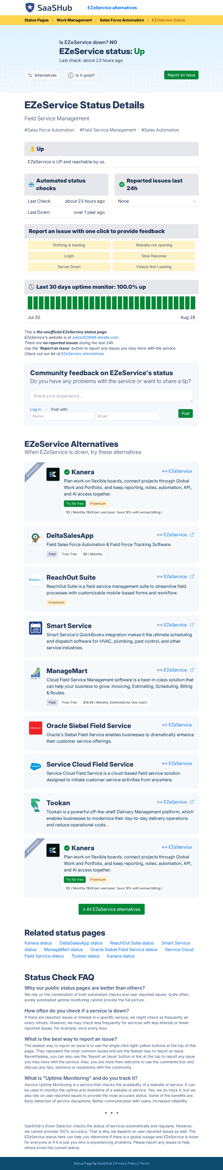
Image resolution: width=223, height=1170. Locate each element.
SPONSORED (33, 470)
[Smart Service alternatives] (35, 628)
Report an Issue (181, 75)
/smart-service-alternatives (56, 619)
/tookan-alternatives (49, 796)
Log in (36, 409)
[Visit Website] (192, 534)
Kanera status (38, 943)
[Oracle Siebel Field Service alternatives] (35, 728)
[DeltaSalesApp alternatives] (35, 537)
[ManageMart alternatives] (35, 673)
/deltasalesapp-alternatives (56, 529)
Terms (145, 1163)
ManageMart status (63, 949)
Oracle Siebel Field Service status (123, 949)
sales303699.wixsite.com (95, 337)
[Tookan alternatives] (35, 805)
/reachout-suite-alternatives (57, 571)
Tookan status (85, 956)
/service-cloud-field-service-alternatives (70, 758)
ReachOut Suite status (132, 943)
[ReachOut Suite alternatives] (35, 579)
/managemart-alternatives (55, 664)
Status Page (83, 1163)
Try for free (74, 503)
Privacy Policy (126, 1163)
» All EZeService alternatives (111, 909)
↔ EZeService (177, 471)
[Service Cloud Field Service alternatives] (35, 766)
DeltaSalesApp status (81, 943)
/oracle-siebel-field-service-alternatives (69, 719)
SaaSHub (105, 1163)
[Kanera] (53, 474)
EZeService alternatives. (83, 353)
